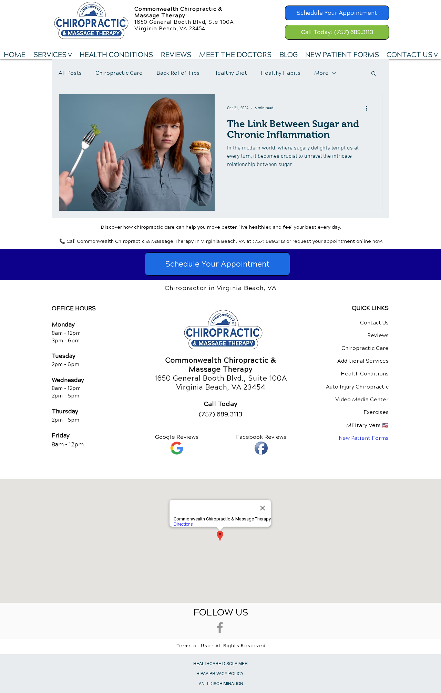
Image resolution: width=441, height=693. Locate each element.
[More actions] (369, 108)
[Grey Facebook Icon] (220, 627)
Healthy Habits (280, 73)
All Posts (70, 73)
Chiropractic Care (119, 73)
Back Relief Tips (177, 73)
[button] (52, 55)
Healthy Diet (230, 73)
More (321, 73)
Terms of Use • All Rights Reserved (221, 646)
